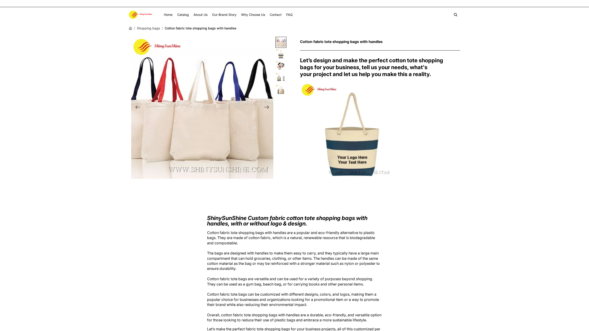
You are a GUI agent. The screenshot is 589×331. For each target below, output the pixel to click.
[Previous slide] (136, 108)
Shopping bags (148, 28)
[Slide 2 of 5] (281, 54)
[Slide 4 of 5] (281, 78)
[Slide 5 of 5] (281, 90)
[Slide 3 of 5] (281, 66)
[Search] (455, 15)
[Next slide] (268, 108)
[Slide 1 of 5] (281, 42)
